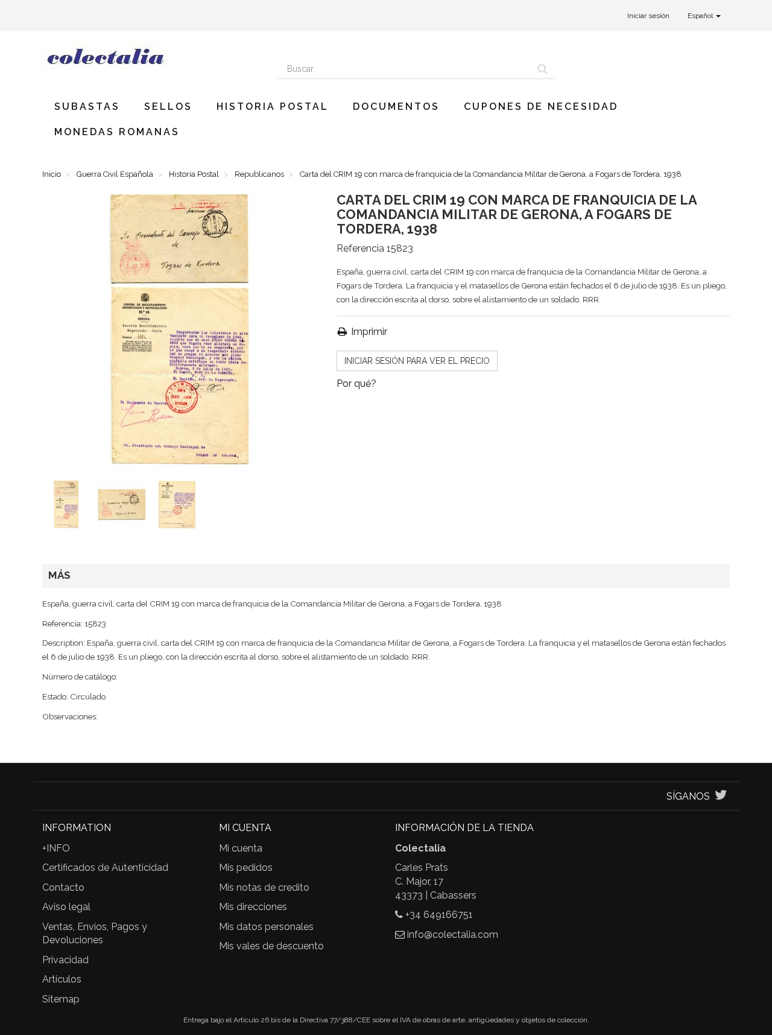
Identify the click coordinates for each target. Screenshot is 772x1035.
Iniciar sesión (648, 15)
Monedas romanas (117, 132)
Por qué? (356, 383)
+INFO (56, 848)
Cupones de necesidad (541, 106)
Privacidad (65, 960)
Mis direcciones (253, 906)
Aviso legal (66, 906)
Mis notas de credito (264, 887)
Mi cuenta (240, 848)
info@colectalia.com (452, 934)
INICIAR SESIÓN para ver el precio (417, 361)
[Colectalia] (150, 56)
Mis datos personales (266, 926)
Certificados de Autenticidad (105, 867)
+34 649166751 (439, 914)
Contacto (63, 887)
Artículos (61, 979)
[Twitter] (721, 796)
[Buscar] (542, 69)
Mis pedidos (246, 867)
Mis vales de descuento (271, 946)
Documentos (396, 106)
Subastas (87, 106)
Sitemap (61, 999)
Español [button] (701, 15)
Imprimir (368, 331)
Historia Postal (273, 106)
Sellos (168, 106)
